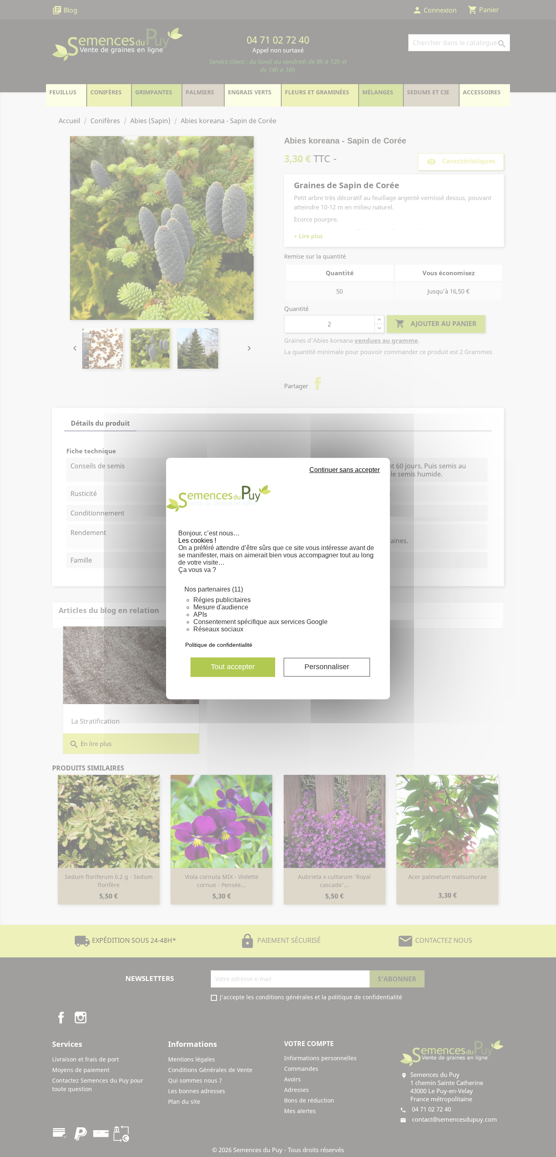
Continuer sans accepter (344, 469)
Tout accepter (233, 667)
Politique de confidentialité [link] (218, 645)
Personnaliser (326, 667)
